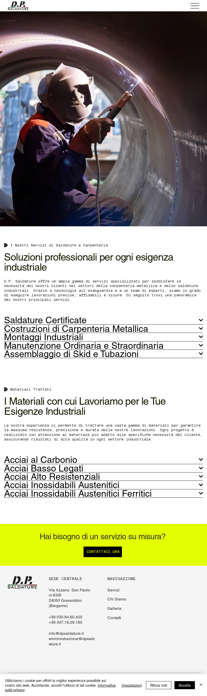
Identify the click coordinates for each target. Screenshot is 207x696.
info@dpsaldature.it (66, 633)
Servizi (113, 590)
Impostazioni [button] (132, 685)
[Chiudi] (201, 685)
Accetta (185, 685)
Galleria (114, 608)
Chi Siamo (116, 599)
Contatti (114, 617)
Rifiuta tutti (158, 685)
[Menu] (194, 5)
